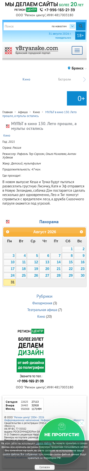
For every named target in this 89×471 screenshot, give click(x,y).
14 (59, 262)
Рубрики (44, 296)
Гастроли (64, 79)
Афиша (23, 112)
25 (24, 275)
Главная (7, 112)
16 (82, 262)
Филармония (42, 303)
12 (36, 262)
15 (71, 262)
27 (47, 275)
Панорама (49, 221)
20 (47, 269)
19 (36, 269)
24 (12, 275)
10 (12, 262)
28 (59, 275)
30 (82, 275)
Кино (26, 79)
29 (71, 275)
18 (24, 269)
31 (12, 282)
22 (71, 269)
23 (82, 269)
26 (36, 275)
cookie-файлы (44, 443)
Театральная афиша (42, 309)
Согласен (44, 467)
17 (12, 269)
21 (59, 269)
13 (47, 262)
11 (24, 262)
